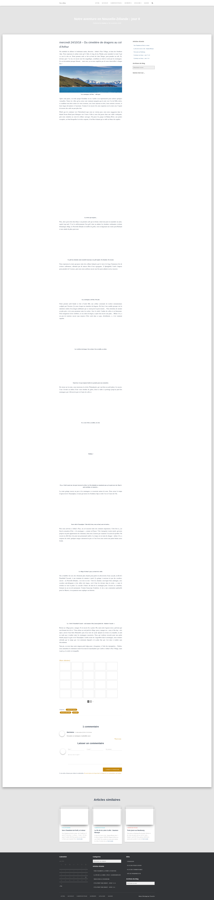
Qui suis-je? (105, 3)
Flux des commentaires (134, 869)
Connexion (130, 861)
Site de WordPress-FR (134, 873)
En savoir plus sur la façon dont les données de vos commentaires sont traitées (102, 773)
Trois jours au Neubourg (139, 52)
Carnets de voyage (116, 3)
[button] (121, 3)
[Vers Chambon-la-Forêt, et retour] (74, 815)
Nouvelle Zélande (65, 712)
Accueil (97, 3)
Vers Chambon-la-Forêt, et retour (141, 45)
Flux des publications (134, 865)
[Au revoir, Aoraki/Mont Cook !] (65, 666)
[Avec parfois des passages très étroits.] (89, 684)
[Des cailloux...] (112, 675)
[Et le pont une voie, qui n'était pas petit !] (112, 694)
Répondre (118, 739)
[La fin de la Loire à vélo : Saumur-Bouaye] (107, 815)
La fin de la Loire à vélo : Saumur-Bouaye (144, 48)
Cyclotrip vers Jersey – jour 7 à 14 (142, 55)
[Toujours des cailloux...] (77, 684)
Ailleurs (146, 3)
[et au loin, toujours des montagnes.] (89, 675)
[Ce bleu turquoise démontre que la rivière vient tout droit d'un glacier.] (100, 666)
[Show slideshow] (64, 660)
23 (85, 877)
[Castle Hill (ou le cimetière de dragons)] (77, 675)
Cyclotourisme (66, 827)
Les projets (128, 3)
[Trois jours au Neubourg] (139, 815)
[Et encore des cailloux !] (100, 684)
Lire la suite (80, 839)
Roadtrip (75, 712)
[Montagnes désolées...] (112, 666)
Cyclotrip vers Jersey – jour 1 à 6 (141, 58)
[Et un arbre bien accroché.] (89, 666)
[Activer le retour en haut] (211, 897)
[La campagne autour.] (65, 684)
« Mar (60, 886)
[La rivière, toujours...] (77, 666)
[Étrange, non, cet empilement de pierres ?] (100, 675)
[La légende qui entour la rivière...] (100, 694)
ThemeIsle (152, 896)
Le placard (137, 3)
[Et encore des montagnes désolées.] (65, 675)
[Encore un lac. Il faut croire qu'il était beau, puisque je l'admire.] (77, 694)
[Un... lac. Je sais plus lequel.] (65, 694)
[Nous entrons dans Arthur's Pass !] (89, 694)
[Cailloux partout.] (112, 684)
